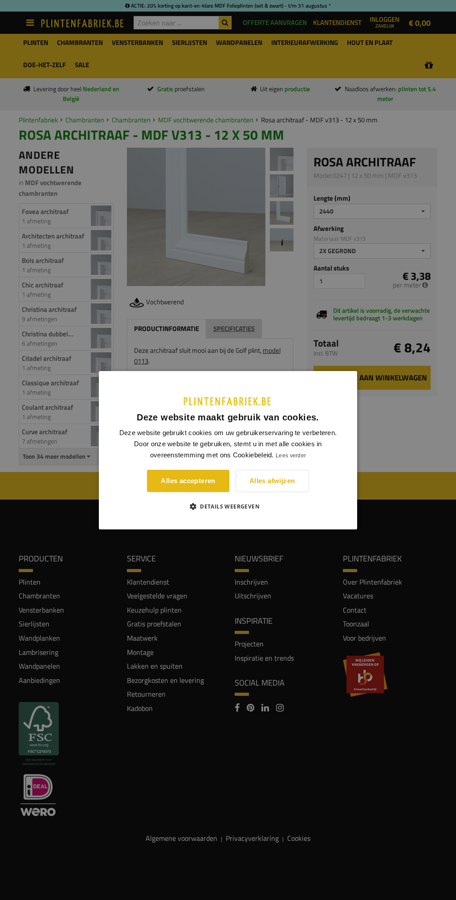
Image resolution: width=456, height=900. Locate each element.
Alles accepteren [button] (188, 480)
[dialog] (228, 450)
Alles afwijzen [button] (272, 480)
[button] (228, 506)
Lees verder (291, 455)
